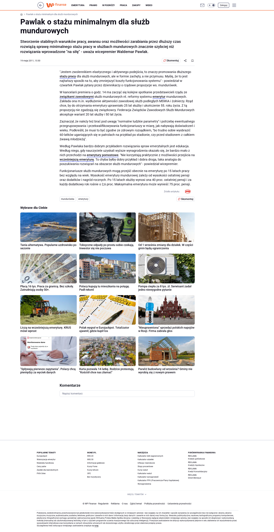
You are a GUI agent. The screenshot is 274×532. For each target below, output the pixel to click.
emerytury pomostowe (102, 155)
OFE (89, 473)
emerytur (159, 97)
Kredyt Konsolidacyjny (197, 471)
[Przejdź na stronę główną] (40, 7)
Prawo (93, 5)
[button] (211, 5)
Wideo (149, 5)
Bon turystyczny (94, 477)
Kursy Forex (92, 466)
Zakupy (136, 5)
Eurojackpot (42, 456)
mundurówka (67, 199)
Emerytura (77, 5)
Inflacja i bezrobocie (146, 463)
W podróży (108, 5)
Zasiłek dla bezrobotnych (47, 470)
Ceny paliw (41, 466)
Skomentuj (172, 60)
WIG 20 (90, 456)
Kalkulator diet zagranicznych (150, 456)
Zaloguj (223, 5)
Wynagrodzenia (144, 484)
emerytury (83, 199)
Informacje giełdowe (95, 463)
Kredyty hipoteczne (196, 465)
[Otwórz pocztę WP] (202, 5)
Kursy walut (143, 470)
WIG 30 (90, 459)
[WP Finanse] (58, 5)
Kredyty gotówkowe (196, 459)
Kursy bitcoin (92, 470)
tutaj (96, 526)
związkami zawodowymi (77, 97)
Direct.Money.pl (194, 478)
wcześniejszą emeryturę (77, 159)
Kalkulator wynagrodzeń (148, 477)
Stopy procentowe (145, 466)
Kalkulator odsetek (146, 459)
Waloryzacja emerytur (46, 459)
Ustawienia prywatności (178, 503)
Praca (123, 5)
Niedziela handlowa (45, 463)
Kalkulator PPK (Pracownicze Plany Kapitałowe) (158, 480)
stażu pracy (68, 76)
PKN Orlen (41, 473)
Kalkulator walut (145, 473)
